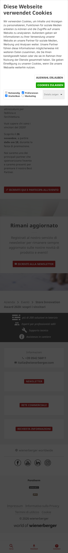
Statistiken (14, 96)
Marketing (30, 96)
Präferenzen (31, 93)
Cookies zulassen (50, 85)
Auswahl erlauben (49, 77)
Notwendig (14, 93)
